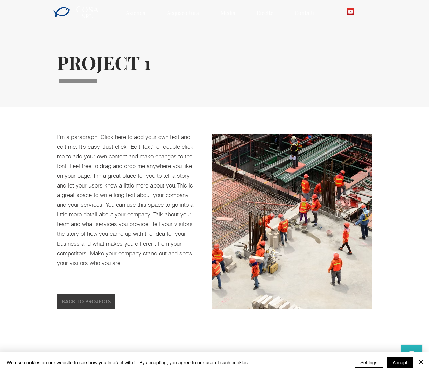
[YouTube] (350, 11)
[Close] (421, 362)
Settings (368, 362)
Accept (400, 362)
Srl (87, 16)
